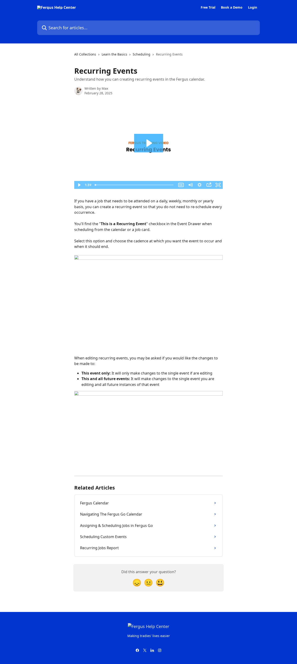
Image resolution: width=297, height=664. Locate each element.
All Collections (85, 54)
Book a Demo (231, 7)
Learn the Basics (114, 54)
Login (252, 7)
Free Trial (208, 7)
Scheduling (141, 54)
